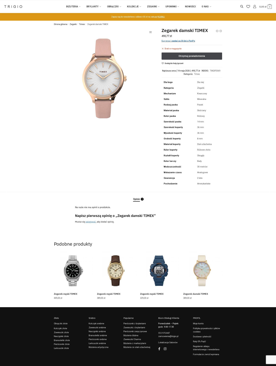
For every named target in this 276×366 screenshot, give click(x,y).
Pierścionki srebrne (98, 339)
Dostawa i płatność (202, 336)
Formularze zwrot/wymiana (206, 354)
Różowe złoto (203, 149)
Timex (82, 24)
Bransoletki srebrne (98, 335)
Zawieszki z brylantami (134, 327)
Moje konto (198, 323)
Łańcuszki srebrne (97, 343)
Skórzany (201, 110)
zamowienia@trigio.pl (168, 336)
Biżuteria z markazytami (134, 343)
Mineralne (201, 99)
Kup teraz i (178, 41)
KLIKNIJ (161, 17)
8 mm (200, 138)
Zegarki (73, 24)
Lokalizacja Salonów (168, 342)
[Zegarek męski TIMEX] (73, 270)
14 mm (200, 121)
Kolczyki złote (60, 328)
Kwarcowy (202, 93)
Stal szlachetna (204, 144)
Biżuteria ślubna (130, 335)
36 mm (200, 127)
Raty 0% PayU (199, 341)
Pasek (200, 104)
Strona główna (60, 24)
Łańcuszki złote (61, 348)
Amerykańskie (203, 183)
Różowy (201, 116)
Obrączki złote (61, 323)
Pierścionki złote (62, 344)
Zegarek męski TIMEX (65, 293)
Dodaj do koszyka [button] (73, 304)
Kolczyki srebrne (96, 323)
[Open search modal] (243, 6)
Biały (199, 161)
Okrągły (200, 155)
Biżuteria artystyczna (98, 347)
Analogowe (202, 172)
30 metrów (202, 166)
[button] (150, 32)
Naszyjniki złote (61, 336)
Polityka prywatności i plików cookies (206, 330)
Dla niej (200, 82)
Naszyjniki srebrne (97, 331)
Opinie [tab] (136, 199)
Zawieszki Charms (132, 339)
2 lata (199, 178)
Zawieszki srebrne (97, 327)
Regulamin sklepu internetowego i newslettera (206, 348)
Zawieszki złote (61, 332)
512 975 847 (164, 333)
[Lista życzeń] (88, 256)
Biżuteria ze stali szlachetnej (136, 347)
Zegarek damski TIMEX (195, 293)
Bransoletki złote (62, 340)
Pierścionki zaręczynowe (135, 331)
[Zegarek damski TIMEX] (202, 270)
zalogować (91, 221)
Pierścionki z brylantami (134, 323)
